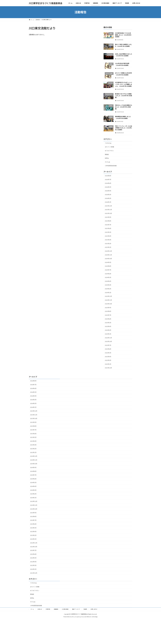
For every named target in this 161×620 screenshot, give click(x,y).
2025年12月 (108, 206)
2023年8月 (108, 311)
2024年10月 (108, 258)
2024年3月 (108, 285)
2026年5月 (108, 187)
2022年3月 (108, 360)
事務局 (107, 154)
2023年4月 (108, 326)
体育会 (107, 158)
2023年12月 (108, 296)
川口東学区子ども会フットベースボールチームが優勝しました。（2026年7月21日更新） (124, 84)
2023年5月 (108, 322)
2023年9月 (108, 307)
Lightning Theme (80, 616)
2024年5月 (108, 277)
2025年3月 (108, 240)
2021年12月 (108, 368)
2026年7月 (108, 179)
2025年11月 (108, 209)
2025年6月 (108, 228)
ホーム (32, 609)
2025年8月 (108, 221)
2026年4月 (108, 191)
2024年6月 (108, 274)
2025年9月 (108, 217)
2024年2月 (108, 289)
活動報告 (56, 609)
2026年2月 (108, 198)
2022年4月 (108, 356)
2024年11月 (108, 255)
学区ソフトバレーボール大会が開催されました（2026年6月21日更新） (123, 127)
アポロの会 (108, 143)
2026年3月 (108, 194)
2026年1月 (108, 202)
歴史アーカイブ (76, 609)
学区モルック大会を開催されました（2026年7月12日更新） (123, 107)
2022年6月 (108, 349)
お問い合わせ (94, 609)
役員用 (85, 609)
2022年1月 (108, 364)
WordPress (72, 616)
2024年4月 (108, 281)
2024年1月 (108, 292)
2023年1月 (108, 334)
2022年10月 (108, 341)
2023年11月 (108, 300)
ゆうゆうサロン (109, 150)
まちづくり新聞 (109, 147)
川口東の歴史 (65, 609)
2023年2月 (108, 330)
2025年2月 (108, 243)
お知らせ (40, 609)
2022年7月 (108, 345)
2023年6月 (108, 319)
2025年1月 (108, 247)
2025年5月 (108, 232)
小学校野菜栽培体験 (111, 166)
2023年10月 (108, 304)
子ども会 (107, 162)
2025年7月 (108, 225)
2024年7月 (108, 270)
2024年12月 (108, 251)
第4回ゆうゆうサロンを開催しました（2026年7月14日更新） (123, 95)
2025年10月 (108, 213)
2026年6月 (108, 183)
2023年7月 (108, 315)
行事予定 (48, 609)
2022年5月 (108, 353)
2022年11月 (108, 338)
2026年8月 (108, 176)
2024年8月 (108, 266)
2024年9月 (108, 262)
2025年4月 (108, 236)
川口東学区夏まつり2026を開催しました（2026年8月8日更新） (123, 34)
